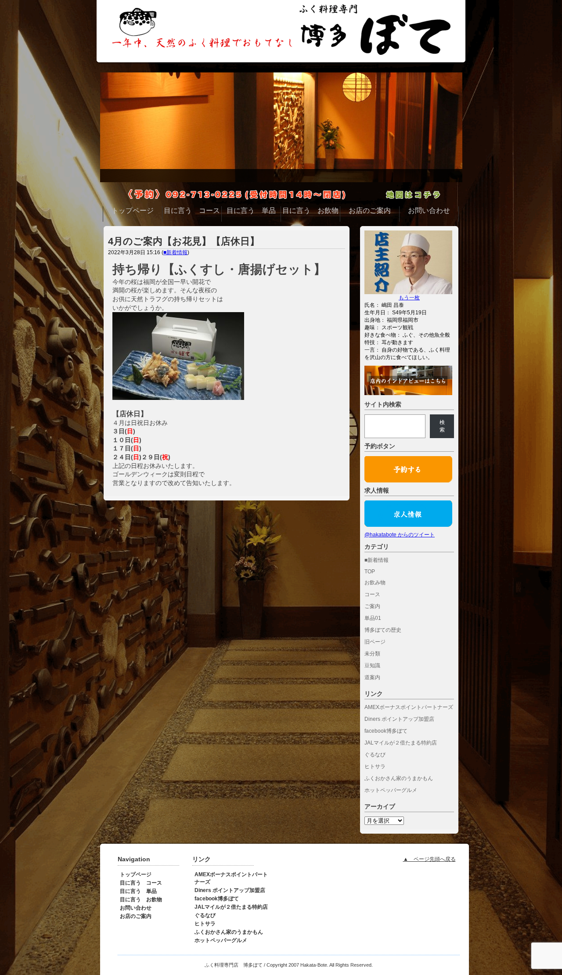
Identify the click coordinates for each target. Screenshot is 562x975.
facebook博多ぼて (385, 731)
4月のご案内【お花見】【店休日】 (183, 241)
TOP (369, 571)
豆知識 (372, 665)
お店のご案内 (135, 916)
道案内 (372, 677)
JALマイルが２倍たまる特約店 (400, 743)
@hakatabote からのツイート (399, 535)
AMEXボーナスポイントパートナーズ (408, 707)
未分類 (372, 654)
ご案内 (372, 606)
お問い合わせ (135, 908)
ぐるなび (374, 755)
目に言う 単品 (138, 891)
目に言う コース (141, 883)
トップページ (135, 874)
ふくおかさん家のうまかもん (398, 778)
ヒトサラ (374, 766)
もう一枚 (409, 298)
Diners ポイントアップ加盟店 (399, 719)
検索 (442, 426)
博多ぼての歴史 (382, 630)
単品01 (372, 618)
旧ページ (374, 642)
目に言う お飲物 (141, 899)
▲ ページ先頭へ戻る (429, 859)
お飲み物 (374, 582)
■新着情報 (175, 252)
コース (372, 594)
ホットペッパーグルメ (390, 790)
